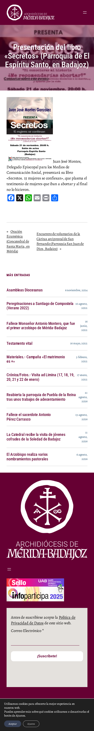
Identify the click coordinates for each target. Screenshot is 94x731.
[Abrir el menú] (84, 12)
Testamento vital (19, 343)
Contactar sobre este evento (26, 78)
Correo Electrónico (27, 630)
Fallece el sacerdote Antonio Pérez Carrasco (29, 416)
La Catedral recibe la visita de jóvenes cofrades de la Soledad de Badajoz (36, 436)
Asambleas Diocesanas (25, 290)
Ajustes (31, 724)
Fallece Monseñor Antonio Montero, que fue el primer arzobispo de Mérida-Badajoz (41, 325)
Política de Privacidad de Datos (43, 620)
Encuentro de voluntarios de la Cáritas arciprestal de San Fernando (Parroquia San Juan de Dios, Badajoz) (60, 241)
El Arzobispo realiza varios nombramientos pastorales (27, 456)
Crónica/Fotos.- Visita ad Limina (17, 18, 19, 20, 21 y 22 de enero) (40, 377)
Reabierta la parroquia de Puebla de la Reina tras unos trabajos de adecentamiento (41, 397)
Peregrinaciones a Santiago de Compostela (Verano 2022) (40, 305)
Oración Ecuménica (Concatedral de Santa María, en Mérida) (18, 241)
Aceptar (13, 724)
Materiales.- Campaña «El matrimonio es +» (36, 359)
